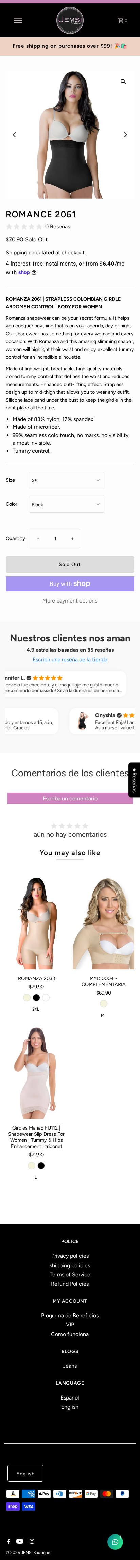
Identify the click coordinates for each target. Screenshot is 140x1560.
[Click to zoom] (123, 81)
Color (11, 504)
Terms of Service (70, 1274)
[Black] (36, 997)
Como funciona (70, 1334)
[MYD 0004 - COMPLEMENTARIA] (103, 923)
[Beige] (26, 997)
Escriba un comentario (70, 798)
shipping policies (70, 1265)
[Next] (125, 134)
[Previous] (14, 134)
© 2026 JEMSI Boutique (28, 1552)
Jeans (70, 1365)
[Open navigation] (17, 20)
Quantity (15, 538)
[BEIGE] (103, 1003)
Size (10, 480)
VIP (70, 1324)
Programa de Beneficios (70, 1315)
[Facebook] (8, 1542)
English (69, 1407)
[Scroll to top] (126, 1546)
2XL (35, 1009)
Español (69, 1397)
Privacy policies (70, 1256)
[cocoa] (45, 997)
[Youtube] (19, 1542)
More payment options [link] (69, 600)
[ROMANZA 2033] (36, 923)
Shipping (16, 252)
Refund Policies (70, 1284)
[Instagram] (31, 1542)
